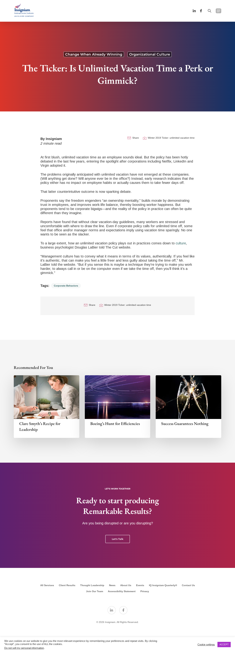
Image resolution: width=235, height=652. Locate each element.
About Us (125, 585)
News (112, 585)
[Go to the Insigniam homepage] (24, 10)
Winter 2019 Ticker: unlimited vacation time (171, 137)
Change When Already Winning (93, 54)
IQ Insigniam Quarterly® (163, 585)
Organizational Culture (149, 54)
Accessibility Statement (122, 591)
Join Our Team (94, 591)
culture (181, 243)
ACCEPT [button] (224, 644)
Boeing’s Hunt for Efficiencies (115, 423)
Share (135, 137)
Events (140, 585)
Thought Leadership (92, 585)
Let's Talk (117, 539)
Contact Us (188, 585)
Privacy (144, 591)
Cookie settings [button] (206, 644)
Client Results (67, 585)
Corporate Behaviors (66, 285)
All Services (47, 585)
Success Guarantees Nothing (184, 423)
